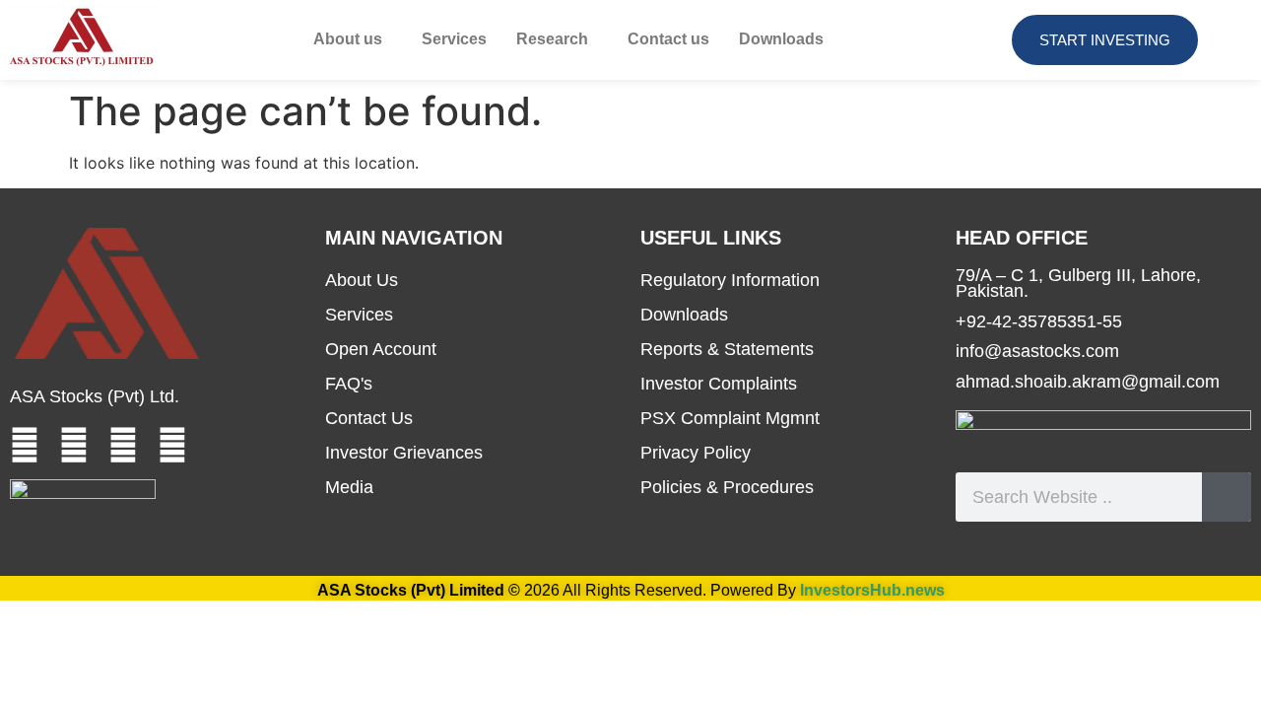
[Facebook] (24, 445)
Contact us (668, 39)
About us (347, 39)
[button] (353, 39)
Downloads (781, 39)
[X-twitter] (123, 445)
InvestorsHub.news (872, 590)
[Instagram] (172, 445)
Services (454, 39)
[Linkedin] (74, 445)
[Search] (1226, 497)
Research (552, 39)
